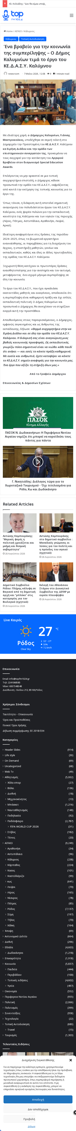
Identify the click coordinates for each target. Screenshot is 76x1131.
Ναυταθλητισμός (17, 810)
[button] (70, 1060)
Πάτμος (11, 903)
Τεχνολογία (11, 1018)
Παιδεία (12, 969)
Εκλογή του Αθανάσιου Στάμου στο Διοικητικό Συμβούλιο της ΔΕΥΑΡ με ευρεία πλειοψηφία (54, 590)
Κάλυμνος (29, 31)
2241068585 (14, 682)
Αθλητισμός (11, 777)
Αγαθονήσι (14, 848)
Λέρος (11, 892)
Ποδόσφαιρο (15, 821)
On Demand (12, 760)
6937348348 (15, 686)
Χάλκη (10, 925)
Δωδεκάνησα (15, 952)
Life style (10, 755)
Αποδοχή (38, 1099)
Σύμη (10, 914)
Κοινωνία (10, 963)
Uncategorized (13, 766)
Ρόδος (11, 909)
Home (9, 31)
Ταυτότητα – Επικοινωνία (18, 714)
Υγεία (10, 985)
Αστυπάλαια (14, 854)
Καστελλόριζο (15, 876)
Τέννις (11, 837)
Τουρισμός (11, 1035)
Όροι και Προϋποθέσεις (16, 719)
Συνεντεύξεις (12, 1013)
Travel (11, 1029)
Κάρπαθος (13, 865)
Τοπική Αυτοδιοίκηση (32, 39)
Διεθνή (11, 793)
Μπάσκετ (13, 804)
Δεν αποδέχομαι (38, 1109)
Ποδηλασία (14, 815)
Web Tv (9, 771)
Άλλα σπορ (14, 782)
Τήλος (11, 920)
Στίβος (11, 832)
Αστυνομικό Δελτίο (16, 936)
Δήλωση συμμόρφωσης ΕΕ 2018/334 (23, 730)
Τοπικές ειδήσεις (17, 980)
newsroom (13, 73)
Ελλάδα (9, 947)
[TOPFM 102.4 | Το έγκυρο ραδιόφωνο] (13, 15)
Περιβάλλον (14, 974)
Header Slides (12, 749)
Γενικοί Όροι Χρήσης (14, 725)
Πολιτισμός (11, 1007)
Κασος (11, 870)
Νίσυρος (12, 898)
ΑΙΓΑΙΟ (18, 31)
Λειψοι (11, 887)
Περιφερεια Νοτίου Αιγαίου (21, 996)
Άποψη (9, 930)
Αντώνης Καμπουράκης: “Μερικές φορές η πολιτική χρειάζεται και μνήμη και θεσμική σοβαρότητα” (18, 542)
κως (9, 881)
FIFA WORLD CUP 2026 (24, 826)
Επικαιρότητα (13, 958)
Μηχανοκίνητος (17, 799)
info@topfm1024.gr (19, 678)
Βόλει (10, 788)
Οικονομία (11, 991)
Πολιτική (10, 1002)
